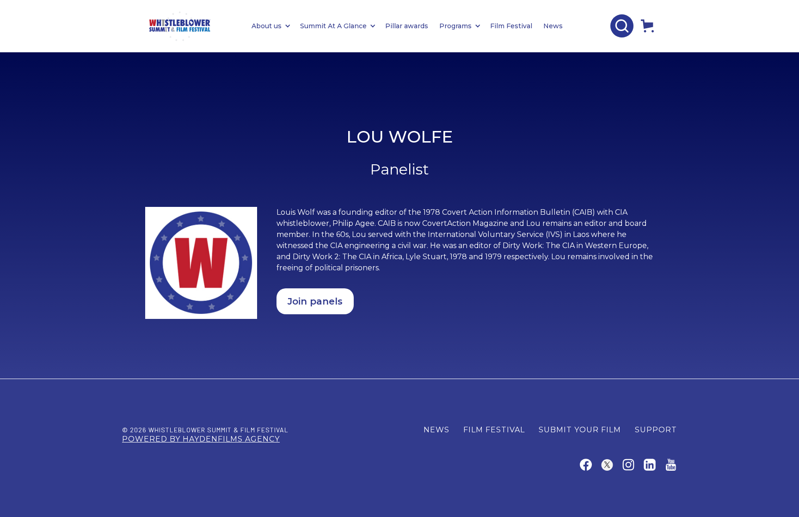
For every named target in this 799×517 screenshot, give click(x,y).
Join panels (315, 301)
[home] (180, 26)
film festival (494, 429)
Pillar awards (406, 26)
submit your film (580, 429)
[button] (276, 26)
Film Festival (511, 26)
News (553, 26)
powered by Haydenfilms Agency (201, 439)
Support (656, 429)
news (436, 429)
